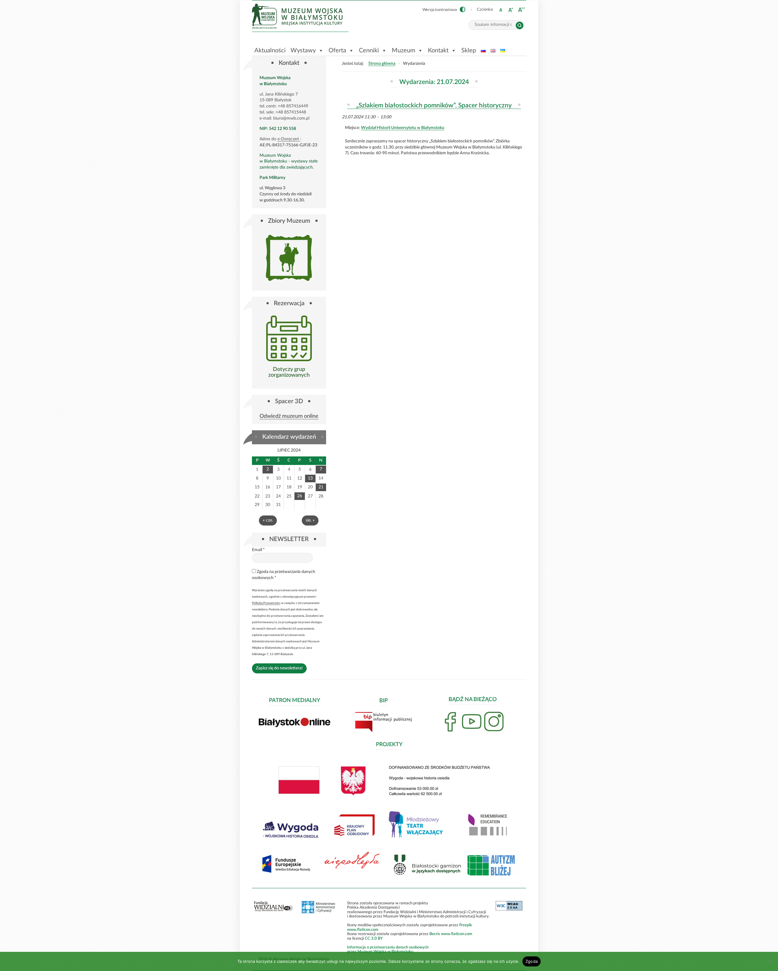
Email (258, 550)
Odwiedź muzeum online (289, 416)
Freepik (465, 925)
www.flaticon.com (362, 929)
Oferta (337, 50)
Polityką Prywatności (266, 603)
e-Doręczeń (288, 139)
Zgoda (531, 961)
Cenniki (369, 50)
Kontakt (438, 50)
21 (320, 487)
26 (299, 496)
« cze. (268, 520)
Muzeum (403, 50)
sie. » (310, 520)
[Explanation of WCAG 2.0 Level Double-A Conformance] (509, 909)
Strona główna (381, 63)
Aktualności (270, 50)
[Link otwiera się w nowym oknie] (289, 338)
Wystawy (303, 50)
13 (310, 478)
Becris (434, 934)
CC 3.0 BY (374, 938)
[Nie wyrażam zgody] (770, 962)
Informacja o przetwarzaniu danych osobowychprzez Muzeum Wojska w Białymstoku (388, 949)
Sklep (468, 50)
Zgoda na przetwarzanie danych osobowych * (283, 575)
